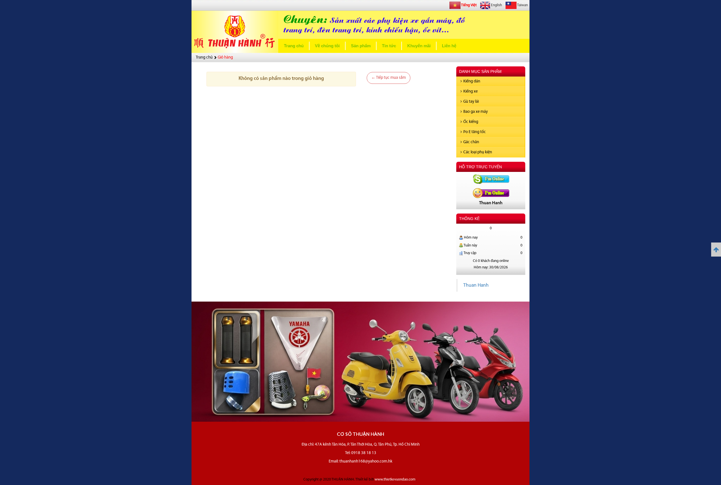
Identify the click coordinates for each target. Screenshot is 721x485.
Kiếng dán (471, 81)
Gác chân (471, 142)
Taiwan (522, 5)
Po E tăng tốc (474, 132)
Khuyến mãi (419, 46)
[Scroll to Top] (716, 249)
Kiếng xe (470, 91)
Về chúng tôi (327, 46)
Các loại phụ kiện (477, 152)
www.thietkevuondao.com (395, 479)
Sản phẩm (361, 46)
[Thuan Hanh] (491, 179)
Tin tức (389, 46)
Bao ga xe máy (475, 112)
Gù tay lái (471, 102)
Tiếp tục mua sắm (388, 78)
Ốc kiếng (470, 122)
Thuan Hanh (476, 285)
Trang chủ (294, 46)
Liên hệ (449, 46)
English (496, 5)
